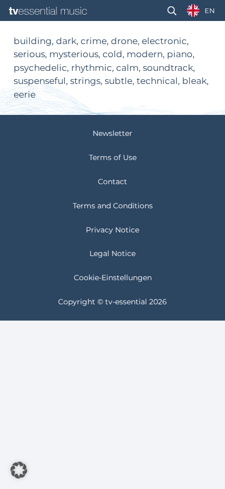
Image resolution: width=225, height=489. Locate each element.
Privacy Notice (112, 230)
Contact (112, 181)
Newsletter (112, 133)
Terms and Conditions (113, 205)
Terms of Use (113, 157)
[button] (172, 10)
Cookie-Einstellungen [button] (113, 277)
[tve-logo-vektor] (48, 11)
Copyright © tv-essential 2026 (112, 301)
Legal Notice (112, 253)
